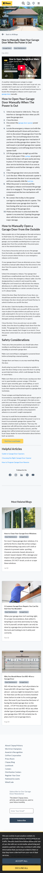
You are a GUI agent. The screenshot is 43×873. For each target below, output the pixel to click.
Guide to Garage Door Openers (13, 454)
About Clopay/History (14, 745)
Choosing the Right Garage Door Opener (16, 458)
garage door (6, 94)
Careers (8, 769)
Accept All (21, 861)
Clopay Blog (10, 762)
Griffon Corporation (13, 755)
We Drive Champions (13, 749)
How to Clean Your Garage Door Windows (20, 533)
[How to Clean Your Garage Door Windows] (21, 518)
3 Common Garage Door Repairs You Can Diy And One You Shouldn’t (21, 607)
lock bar (30, 181)
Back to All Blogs (12, 34)
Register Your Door (12, 775)
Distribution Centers (13, 772)
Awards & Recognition (14, 752)
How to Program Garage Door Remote (15, 462)
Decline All (21, 868)
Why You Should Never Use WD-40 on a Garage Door (19, 677)
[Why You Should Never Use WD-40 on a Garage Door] (21, 662)
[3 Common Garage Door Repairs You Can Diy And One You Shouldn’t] (21, 592)
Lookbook (9, 765)
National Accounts (12, 779)
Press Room (9, 759)
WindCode (9, 782)
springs (27, 156)
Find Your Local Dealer (12, 441)
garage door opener (26, 123)
